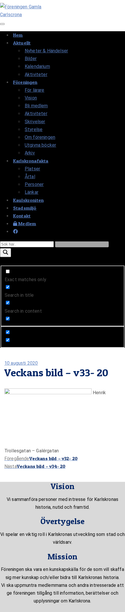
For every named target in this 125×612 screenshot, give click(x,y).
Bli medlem (36, 105)
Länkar (31, 192)
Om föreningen (40, 137)
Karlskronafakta (30, 161)
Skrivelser (35, 121)
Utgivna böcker (40, 145)
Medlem (26, 223)
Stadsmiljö (25, 208)
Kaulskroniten (28, 200)
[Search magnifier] (5, 252)
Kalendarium (37, 66)
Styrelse (33, 129)
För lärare (34, 90)
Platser (32, 169)
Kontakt (22, 216)
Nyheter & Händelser (46, 51)
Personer (34, 184)
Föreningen (25, 82)
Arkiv (30, 153)
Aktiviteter (36, 74)
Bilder (31, 58)
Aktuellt (22, 43)
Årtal (30, 176)
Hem (18, 35)
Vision (31, 98)
